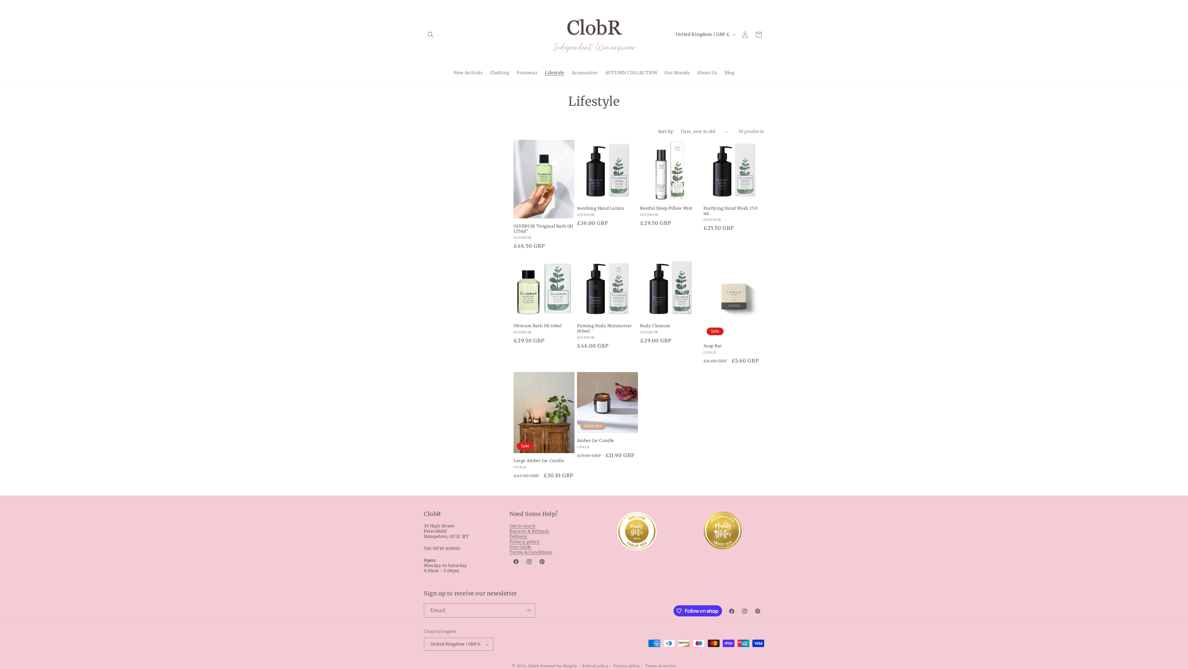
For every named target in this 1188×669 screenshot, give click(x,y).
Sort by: (666, 131)
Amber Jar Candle (595, 440)
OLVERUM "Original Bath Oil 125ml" (543, 229)
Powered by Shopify (558, 666)
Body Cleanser (655, 326)
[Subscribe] (528, 610)
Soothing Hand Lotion (600, 208)
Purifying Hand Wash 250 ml (731, 211)
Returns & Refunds (529, 531)
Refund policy (595, 666)
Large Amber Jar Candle (539, 460)
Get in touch (523, 526)
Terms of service (660, 666)
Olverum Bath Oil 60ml (538, 326)
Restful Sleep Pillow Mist (666, 208)
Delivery (518, 536)
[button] (430, 34)
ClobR (533, 666)
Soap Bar (713, 346)
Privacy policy (525, 541)
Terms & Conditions (531, 552)
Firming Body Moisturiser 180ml (604, 329)
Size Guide (521, 547)
